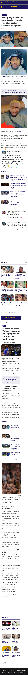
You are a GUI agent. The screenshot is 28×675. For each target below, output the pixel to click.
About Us (4, 672)
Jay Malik (4, 28)
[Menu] (1, 7)
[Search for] (26, 7)
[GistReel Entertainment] (14, 7)
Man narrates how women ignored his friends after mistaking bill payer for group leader (18, 185)
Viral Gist (8, 12)
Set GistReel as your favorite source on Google (12, 2)
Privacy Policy (23, 672)
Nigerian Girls (12, 312)
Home (3, 12)
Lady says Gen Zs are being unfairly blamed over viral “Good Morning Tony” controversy (18, 202)
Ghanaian (4, 312)
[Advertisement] (14, 247)
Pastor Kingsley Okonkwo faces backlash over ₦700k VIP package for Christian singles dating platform (18, 177)
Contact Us (9, 672)
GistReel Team (16, 672)
